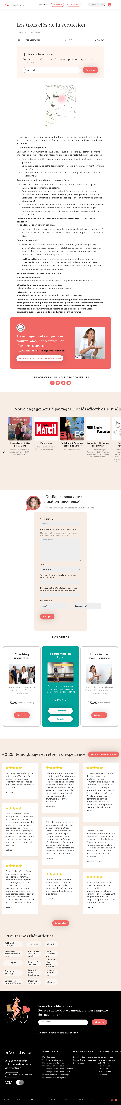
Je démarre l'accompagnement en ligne (40, 358)
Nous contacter (104, 1072)
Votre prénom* (47, 519)
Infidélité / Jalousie (33, 963)
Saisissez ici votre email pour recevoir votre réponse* (58, 576)
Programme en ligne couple (54, 1066)
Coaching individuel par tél (53, 1060)
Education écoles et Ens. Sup (85, 1057)
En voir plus (60, 923)
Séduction (51, 944)
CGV (90, 1100)
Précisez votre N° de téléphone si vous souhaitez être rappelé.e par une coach (58, 589)
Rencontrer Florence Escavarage (55, 1075)
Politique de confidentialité (62, 1100)
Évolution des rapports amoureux (51, 963)
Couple (60, 719)
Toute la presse (104, 1066)
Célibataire (60, 711)
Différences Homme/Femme (13, 982)
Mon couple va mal (51, 953)
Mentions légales (38, 1100)
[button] (3, 453)
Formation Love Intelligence (33, 972)
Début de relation (32, 982)
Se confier (12, 1075)
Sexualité (33, 944)
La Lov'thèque (104, 1063)
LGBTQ (12, 963)
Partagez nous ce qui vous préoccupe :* (59, 529)
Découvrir (22, 715)
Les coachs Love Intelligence (54, 1078)
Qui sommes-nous (105, 1057)
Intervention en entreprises (84, 1060)
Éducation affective (10, 972)
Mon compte (103, 1075)
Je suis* (43, 565)
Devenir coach (79, 1063)
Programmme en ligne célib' (54, 1063)
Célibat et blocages (9, 944)
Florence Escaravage (106, 1060)
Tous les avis (103, 1069)
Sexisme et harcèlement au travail (12, 953)
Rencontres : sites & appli (33, 953)
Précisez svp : (46, 601)
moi (76, 1032)
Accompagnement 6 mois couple (56, 1072)
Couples (51, 982)
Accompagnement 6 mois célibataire (57, 1069)
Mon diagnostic (48, 1057)
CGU (81, 1100)
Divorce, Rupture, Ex (50, 972)
